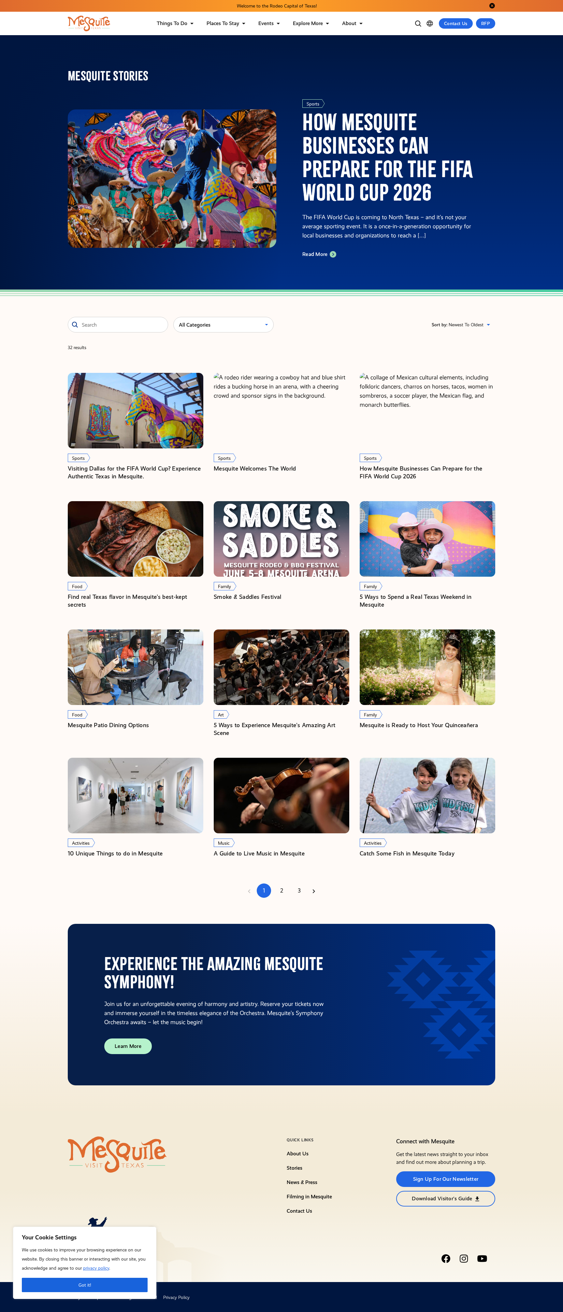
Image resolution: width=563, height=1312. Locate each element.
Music (223, 843)
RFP (485, 23)
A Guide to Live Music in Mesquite (259, 853)
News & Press (302, 1182)
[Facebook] (445, 1258)
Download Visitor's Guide (442, 1198)
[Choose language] (430, 23)
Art (221, 714)
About (349, 23)
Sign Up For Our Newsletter (446, 1179)
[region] (84, 1263)
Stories (294, 1168)
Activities (81, 843)
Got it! (85, 1285)
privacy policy (96, 1268)
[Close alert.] (492, 6)
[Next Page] (314, 891)
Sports (313, 103)
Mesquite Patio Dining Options (108, 725)
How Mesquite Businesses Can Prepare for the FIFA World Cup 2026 (421, 472)
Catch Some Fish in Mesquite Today (407, 853)
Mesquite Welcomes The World (255, 468)
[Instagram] (464, 1258)
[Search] (418, 23)
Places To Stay (223, 23)
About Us (298, 1153)
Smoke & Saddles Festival (248, 596)
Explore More (308, 23)
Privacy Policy (176, 1297)
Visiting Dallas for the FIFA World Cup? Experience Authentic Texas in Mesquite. (134, 472)
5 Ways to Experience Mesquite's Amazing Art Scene (274, 729)
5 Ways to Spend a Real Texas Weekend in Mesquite (415, 600)
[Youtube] (482, 1258)
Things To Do (172, 23)
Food (77, 586)
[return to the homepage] (117, 1154)
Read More (315, 254)
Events (266, 23)
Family (224, 586)
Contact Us (456, 23)
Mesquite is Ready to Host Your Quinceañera (419, 725)
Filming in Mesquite (309, 1196)
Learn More (128, 1046)
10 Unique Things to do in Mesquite (115, 853)
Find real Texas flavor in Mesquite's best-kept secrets (127, 600)
